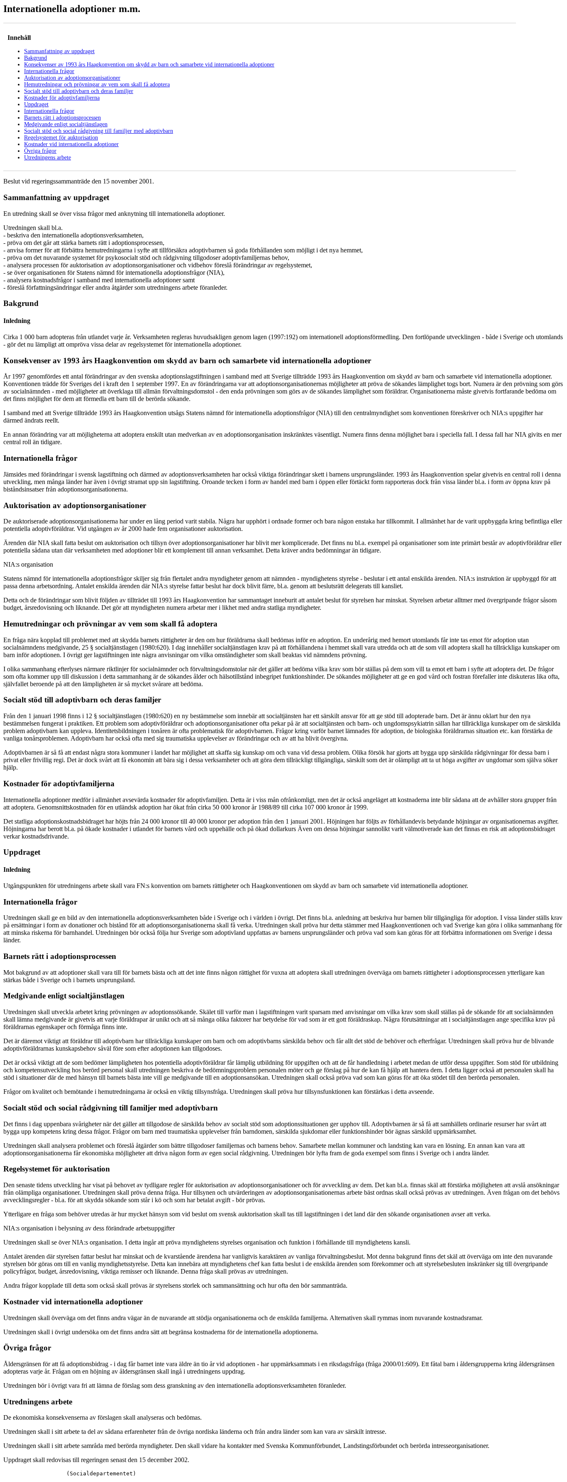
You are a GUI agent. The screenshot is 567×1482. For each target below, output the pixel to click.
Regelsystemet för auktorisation (61, 138)
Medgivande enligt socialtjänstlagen (66, 124)
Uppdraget (36, 104)
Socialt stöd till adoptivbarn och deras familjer (78, 91)
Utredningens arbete (47, 157)
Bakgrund (35, 58)
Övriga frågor (40, 151)
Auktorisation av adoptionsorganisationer (72, 78)
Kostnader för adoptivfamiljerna (62, 98)
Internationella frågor (49, 71)
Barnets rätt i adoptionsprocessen (62, 118)
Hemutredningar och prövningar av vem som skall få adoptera (97, 84)
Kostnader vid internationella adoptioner (71, 144)
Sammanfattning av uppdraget (59, 51)
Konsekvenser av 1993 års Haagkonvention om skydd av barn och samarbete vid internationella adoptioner (149, 64)
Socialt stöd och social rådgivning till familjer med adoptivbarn (98, 131)
